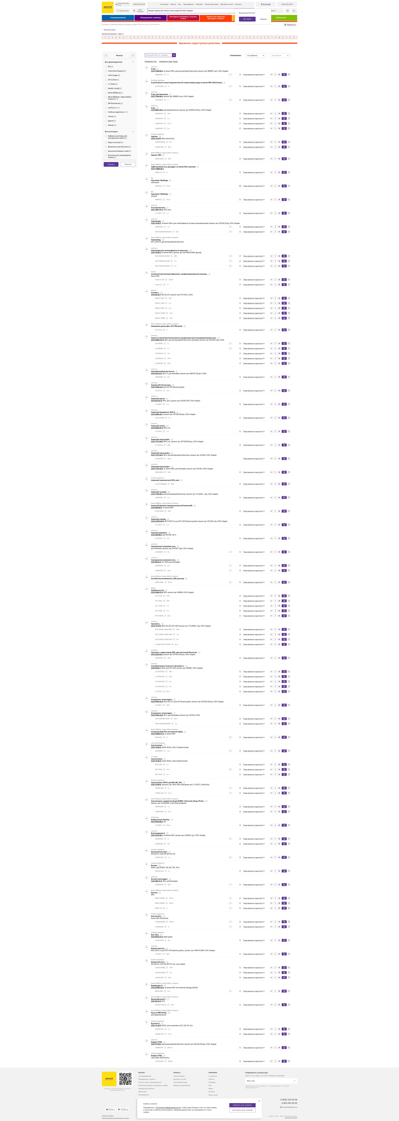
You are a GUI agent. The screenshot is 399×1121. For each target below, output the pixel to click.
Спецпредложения (118, 17)
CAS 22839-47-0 (157, 734)
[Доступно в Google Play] (123, 1109)
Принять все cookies (242, 1105)
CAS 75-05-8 (156, 747)
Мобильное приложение (182, 1085)
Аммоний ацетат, (158, 399)
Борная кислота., (158, 962)
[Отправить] (294, 1081)
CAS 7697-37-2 (157, 210)
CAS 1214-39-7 (157, 835)
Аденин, (154, 136)
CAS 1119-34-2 (157, 654)
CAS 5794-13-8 (157, 701)
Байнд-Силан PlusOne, (160, 820)
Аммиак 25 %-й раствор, (161, 385)
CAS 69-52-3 (156, 562)
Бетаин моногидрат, (159, 879)
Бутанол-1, (155, 1023)
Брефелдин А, (157, 985)
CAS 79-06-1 (156, 223)
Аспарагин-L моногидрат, (161, 699)
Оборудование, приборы (150, 17)
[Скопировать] (158, 69)
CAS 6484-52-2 (157, 428)
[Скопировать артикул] (165, 75)
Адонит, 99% (156, 155)
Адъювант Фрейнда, (159, 180)
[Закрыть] (259, 1101)
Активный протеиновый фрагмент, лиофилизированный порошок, (179, 274)
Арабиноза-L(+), (157, 590)
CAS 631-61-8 (156, 401)
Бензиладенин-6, (158, 833)
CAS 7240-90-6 (157, 71)
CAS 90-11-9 (156, 1001)
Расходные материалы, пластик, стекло (183, 17)
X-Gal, (153, 69)
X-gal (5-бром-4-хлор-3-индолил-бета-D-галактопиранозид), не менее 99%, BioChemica (186, 82)
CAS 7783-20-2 (157, 494)
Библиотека (281, 17)
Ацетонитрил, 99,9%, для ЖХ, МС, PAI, (166, 782)
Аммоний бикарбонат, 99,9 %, (163, 412)
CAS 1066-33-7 (157, 414)
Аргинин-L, (155, 624)
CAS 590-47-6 (156, 881)
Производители (188, 4)
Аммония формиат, (159, 533)
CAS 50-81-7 (156, 668)
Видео (211, 1088)
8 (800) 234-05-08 (288, 1099)
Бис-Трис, (155, 935)
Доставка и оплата (227, 4)
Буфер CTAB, (156, 1042)
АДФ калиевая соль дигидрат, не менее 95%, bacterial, (173, 167)
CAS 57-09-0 (156, 1044)
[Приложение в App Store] (110, 1109)
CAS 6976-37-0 (157, 937)
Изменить (263, 19)
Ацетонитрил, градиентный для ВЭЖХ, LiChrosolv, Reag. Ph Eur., (177, 801)
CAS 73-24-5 (156, 138)
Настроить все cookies (242, 1110)
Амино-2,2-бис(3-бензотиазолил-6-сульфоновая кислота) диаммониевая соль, (183, 338)
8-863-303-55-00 (289, 1103)
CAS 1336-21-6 (157, 387)
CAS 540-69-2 (156, 508)
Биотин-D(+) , (156, 916)
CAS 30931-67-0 (157, 340)
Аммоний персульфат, (160, 439)
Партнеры (199, 4)
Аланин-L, (155, 293)
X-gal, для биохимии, (159, 94)
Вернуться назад (109, 29)
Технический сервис (212, 4)
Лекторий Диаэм (179, 1076)
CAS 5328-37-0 (157, 592)
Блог (179, 4)
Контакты (238, 4)
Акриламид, (156, 221)
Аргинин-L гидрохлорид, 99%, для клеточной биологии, (174, 652)
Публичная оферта (108, 1116)
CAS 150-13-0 (156, 373)
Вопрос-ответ (213, 1095)
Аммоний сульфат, (159, 492)
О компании (164, 4)
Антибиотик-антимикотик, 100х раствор (167, 578)
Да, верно (247, 19)
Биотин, (154, 893)
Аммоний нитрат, (158, 426)
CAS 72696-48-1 (157, 169)
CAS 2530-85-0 (157, 822)
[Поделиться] (161, 69)
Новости (173, 4)
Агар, (153, 108)
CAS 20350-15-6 (157, 988)
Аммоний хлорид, (158, 519)
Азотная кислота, (158, 207)
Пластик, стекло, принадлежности (149, 1082)
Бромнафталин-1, (158, 999)
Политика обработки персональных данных (115, 1118)
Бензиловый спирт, (159, 852)
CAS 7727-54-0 (157, 441)
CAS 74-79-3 (156, 626)
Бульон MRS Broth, (159, 1013)
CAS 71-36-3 (156, 1025)
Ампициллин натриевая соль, (163, 546)
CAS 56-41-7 (156, 295)
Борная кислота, (158, 948)
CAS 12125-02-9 (157, 521)
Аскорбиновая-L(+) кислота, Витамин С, (167, 666)
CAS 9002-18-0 (157, 110)
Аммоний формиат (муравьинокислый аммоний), (172, 505)
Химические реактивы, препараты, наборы (215, 17)
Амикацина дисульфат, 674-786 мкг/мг (167, 326)
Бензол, (154, 865)
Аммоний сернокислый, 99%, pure (165, 480)
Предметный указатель (146, 1088)
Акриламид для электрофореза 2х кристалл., (169, 250)
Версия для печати (291, 1118)
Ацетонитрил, (157, 745)
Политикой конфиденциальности (168, 1107)
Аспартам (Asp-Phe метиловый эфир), (167, 732)
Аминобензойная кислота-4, (162, 371)
